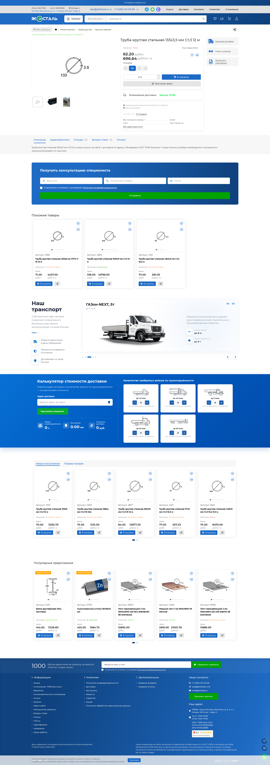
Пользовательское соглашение (49, 694)
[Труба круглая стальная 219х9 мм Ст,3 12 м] (53, 486)
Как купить (91, 690)
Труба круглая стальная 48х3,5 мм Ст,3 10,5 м (159, 260)
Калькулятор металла (45, 709)
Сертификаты (40, 725)
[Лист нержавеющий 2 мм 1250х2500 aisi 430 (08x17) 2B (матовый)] (217, 586)
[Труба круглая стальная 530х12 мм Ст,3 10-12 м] (135, 486)
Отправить (135, 195)
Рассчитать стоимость (52, 411)
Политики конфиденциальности (100, 187)
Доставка (183, 9)
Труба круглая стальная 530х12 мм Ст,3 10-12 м (134, 510)
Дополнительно (149, 677)
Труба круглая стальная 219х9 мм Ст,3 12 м (51, 510)
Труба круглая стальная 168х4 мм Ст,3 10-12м (93, 510)
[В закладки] (192, 55)
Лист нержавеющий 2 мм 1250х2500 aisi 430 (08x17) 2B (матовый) (215, 612)
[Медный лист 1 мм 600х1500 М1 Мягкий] (176, 586)
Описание (40, 139)
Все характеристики (133, 127)
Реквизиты (39, 728)
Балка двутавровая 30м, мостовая (49, 610)
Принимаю (134, 760)
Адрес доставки (45, 396)
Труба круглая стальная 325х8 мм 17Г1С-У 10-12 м (56, 260)
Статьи (37, 717)
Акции (37, 683)
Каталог (76, 18)
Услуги (169, 9)
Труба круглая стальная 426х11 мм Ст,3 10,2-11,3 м (216, 510)
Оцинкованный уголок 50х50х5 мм (94, 610)
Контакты (199, 9)
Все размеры (43, 29)
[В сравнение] (197, 55)
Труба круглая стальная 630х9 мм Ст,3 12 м (108, 260)
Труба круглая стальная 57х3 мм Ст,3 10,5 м (174, 510)
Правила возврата (147, 683)
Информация (42, 677)
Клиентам (92, 677)
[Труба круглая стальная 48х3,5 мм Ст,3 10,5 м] (161, 236)
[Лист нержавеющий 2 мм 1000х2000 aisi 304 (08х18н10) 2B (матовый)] (135, 586)
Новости (90, 694)
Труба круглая (85, 29)
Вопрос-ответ (102, 139)
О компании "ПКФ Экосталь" (48, 687)
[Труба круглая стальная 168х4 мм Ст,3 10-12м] (94, 486)
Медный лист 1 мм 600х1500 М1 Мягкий (175, 610)
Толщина (127, 63)
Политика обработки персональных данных (108, 706)
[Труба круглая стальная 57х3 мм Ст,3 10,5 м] (176, 486)
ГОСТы (37, 721)
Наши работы (40, 732)
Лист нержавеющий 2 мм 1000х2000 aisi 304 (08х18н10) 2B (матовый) (133, 612)
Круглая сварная (103, 29)
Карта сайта (40, 706)
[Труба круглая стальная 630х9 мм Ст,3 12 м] (109, 236)
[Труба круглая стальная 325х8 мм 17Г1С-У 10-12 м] (57, 236)
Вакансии (38, 690)
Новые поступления (48, 463)
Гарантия (90, 698)
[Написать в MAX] (158, 9)
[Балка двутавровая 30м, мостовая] (53, 586)
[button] (133, 540)
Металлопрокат (67, 29)
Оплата (121, 139)
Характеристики (60, 139)
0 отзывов (141, 114)
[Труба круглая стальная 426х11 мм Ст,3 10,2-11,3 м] (217, 486)
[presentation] (34, 503)
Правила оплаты (146, 687)
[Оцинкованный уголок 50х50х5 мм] (94, 586)
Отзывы (80, 139)
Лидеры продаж (74, 463)
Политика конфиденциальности (102, 683)
